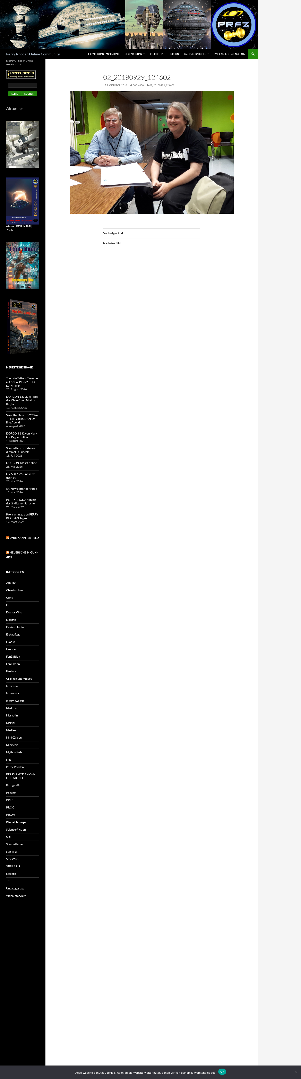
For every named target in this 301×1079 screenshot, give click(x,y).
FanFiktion (13, 664)
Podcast (11, 792)
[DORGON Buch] (22, 326)
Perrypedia (156, 54)
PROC (10, 807)
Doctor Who (14, 612)
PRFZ (9, 800)
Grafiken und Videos (19, 678)
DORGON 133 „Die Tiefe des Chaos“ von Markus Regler (22, 400)
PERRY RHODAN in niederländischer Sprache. (21, 501)
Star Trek (11, 851)
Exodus (10, 641)
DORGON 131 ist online (21, 463)
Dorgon (174, 54)
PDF (19, 226)
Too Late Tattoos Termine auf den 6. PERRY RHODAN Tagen (22, 381)
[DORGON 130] (22, 200)
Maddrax (12, 708)
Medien (11, 730)
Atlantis (11, 583)
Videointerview (16, 895)
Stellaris (11, 873)
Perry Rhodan (133, 54)
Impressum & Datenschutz (230, 54)
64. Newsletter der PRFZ (21, 488)
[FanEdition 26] (22, 265)
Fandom (11, 649)
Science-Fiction (16, 829)
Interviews (12, 693)
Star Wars (12, 859)
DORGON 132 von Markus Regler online (21, 435)
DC (8, 605)
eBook (10, 226)
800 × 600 (138, 85)
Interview (12, 686)
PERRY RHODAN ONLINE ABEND (20, 776)
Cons (9, 597)
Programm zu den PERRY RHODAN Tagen (22, 516)
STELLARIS (13, 866)
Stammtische (14, 844)
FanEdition (13, 656)
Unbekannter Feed (24, 537)
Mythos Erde (14, 752)
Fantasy (11, 671)
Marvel (10, 722)
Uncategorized (15, 888)
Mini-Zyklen (14, 737)
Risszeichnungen (16, 822)
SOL (8, 837)
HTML (27, 226)
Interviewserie (15, 700)
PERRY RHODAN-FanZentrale (103, 54)
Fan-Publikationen (195, 54)
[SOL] (22, 144)
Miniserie (12, 745)
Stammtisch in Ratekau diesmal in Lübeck (20, 450)
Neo (8, 759)
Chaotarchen (14, 590)
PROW (10, 814)
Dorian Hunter (15, 627)
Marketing (12, 715)
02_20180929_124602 (161, 85)
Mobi (10, 230)
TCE (8, 881)
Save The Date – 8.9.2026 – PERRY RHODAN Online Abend (22, 418)
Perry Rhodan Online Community (33, 54)
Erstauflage (13, 634)
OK (222, 1071)
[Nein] (296, 1072)
